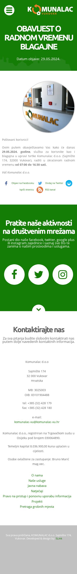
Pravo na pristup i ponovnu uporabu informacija (37, 496)
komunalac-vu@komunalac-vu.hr (37, 422)
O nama (37, 475)
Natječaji (37, 491)
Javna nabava (37, 486)
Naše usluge (37, 480)
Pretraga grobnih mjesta (37, 506)
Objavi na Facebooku (22, 183)
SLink (59, 538)
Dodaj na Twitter (54, 183)
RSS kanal (50, 189)
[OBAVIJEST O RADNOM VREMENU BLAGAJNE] (44, 132)
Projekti (37, 501)
